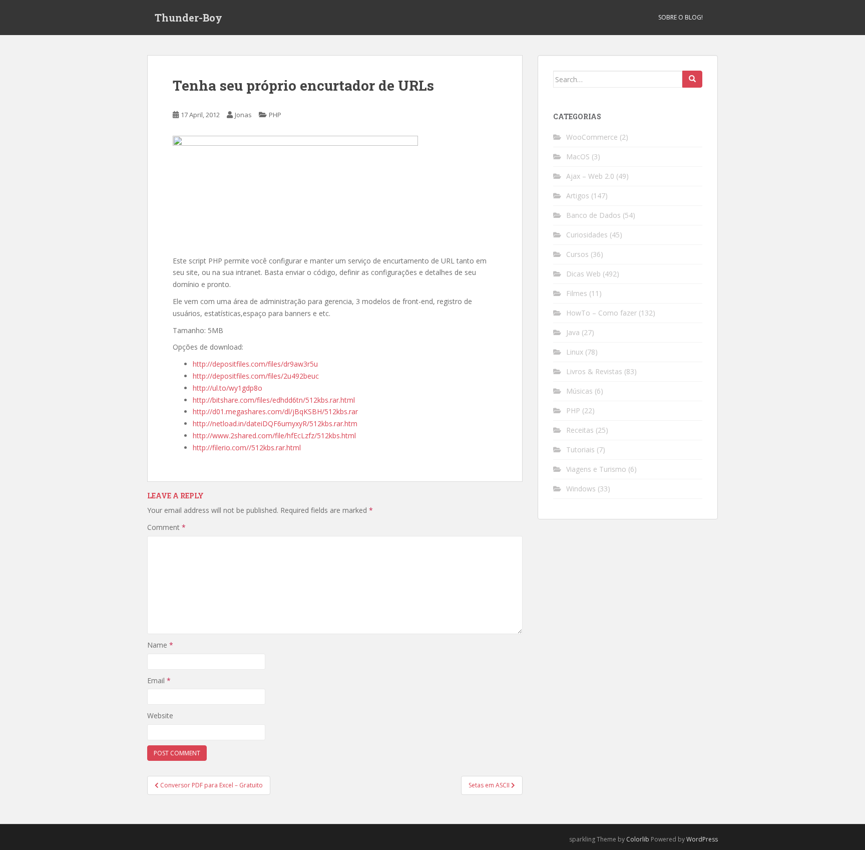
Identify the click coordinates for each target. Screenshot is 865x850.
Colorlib (637, 839)
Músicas (579, 391)
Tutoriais (580, 449)
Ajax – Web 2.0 (590, 176)
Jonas (243, 114)
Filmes (576, 293)
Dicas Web (583, 273)
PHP (275, 114)
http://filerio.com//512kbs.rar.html (247, 447)
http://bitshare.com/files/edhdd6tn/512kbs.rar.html (274, 400)
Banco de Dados (593, 215)
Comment (166, 527)
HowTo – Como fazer (601, 313)
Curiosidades (587, 234)
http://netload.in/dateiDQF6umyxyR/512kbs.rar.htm (275, 423)
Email (159, 680)
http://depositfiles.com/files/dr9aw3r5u (255, 364)
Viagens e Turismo (596, 469)
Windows (581, 488)
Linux (574, 352)
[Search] (692, 79)
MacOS (578, 156)
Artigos (577, 195)
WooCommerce (592, 137)
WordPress (702, 839)
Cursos (577, 254)
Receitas (580, 430)
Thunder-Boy (188, 17)
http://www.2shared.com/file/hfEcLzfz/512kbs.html (274, 435)
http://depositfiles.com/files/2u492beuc (256, 376)
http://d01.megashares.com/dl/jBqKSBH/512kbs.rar (275, 411)
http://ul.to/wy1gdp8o (227, 388)
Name (160, 645)
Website (160, 715)
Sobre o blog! (680, 17)
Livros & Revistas (594, 371)
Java (573, 332)
